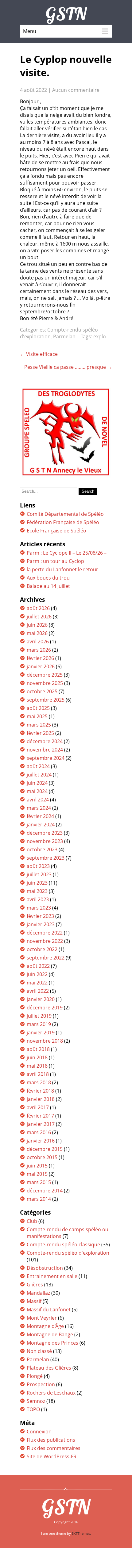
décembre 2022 (45, 932)
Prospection (41, 1384)
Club (32, 1221)
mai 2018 (37, 1065)
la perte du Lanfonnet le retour (62, 569)
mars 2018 (39, 1082)
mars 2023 (39, 907)
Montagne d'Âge (45, 1326)
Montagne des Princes (52, 1342)
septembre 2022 (45, 957)
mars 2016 (39, 1132)
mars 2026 (39, 649)
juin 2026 (37, 624)
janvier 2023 (41, 924)
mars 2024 (39, 808)
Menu (29, 31)
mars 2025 (39, 724)
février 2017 (40, 1115)
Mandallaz (38, 1292)
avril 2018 (38, 1074)
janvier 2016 (41, 1140)
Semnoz (36, 1401)
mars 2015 (39, 1182)
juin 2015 (37, 1165)
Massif (34, 1301)
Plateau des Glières (49, 1367)
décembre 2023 (45, 832)
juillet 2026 (39, 616)
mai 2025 (37, 716)
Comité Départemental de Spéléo (65, 514)
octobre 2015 (42, 1157)
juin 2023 (37, 882)
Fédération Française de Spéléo (63, 522)
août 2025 (38, 708)
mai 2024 (37, 791)
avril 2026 (38, 641)
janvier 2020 (41, 999)
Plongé (35, 1376)
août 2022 (38, 966)
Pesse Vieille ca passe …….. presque (68, 367)
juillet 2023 (39, 874)
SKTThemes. (81, 1533)
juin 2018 (37, 1057)
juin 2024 (37, 783)
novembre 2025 (45, 683)
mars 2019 (39, 1024)
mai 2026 (37, 633)
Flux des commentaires (53, 1448)
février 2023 (40, 916)
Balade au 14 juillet (48, 586)
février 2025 (40, 733)
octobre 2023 (42, 849)
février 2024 (40, 816)
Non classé (39, 1351)
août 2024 (38, 766)
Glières (35, 1284)
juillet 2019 (39, 1015)
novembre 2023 (45, 841)
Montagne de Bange (50, 1334)
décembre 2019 (45, 1007)
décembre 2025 (45, 674)
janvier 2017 (41, 1124)
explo (99, 336)
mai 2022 (37, 982)
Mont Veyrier (42, 1317)
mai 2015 (37, 1174)
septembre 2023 (45, 857)
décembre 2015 (45, 1149)
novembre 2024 (45, 749)
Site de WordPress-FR (51, 1456)
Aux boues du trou (48, 577)
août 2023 (38, 866)
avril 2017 (38, 1107)
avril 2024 (38, 799)
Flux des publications (51, 1439)
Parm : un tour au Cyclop (55, 561)
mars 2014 (39, 1199)
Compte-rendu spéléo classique (63, 1244)
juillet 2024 (39, 774)
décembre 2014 (45, 1190)
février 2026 (40, 658)
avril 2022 (38, 991)
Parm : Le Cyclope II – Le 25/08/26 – (67, 552)
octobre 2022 (42, 949)
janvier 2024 (41, 824)
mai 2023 (37, 891)
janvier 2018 (41, 1099)
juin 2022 (37, 974)
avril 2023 (38, 899)
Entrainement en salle (52, 1276)
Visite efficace (39, 354)
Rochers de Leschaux (51, 1392)
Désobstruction (45, 1268)
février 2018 (40, 1090)
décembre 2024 (45, 741)
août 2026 (38, 608)
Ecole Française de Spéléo (56, 530)
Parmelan (64, 336)
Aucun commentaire (75, 90)
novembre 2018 (45, 1040)
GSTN (66, 1507)
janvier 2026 (41, 666)
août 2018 (38, 1049)
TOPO (33, 1409)
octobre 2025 (42, 691)
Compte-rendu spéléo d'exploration (68, 1252)
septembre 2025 (45, 699)
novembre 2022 (45, 941)
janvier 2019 (41, 1032)
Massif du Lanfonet (49, 1309)
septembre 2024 (45, 758)
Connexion (39, 1431)
